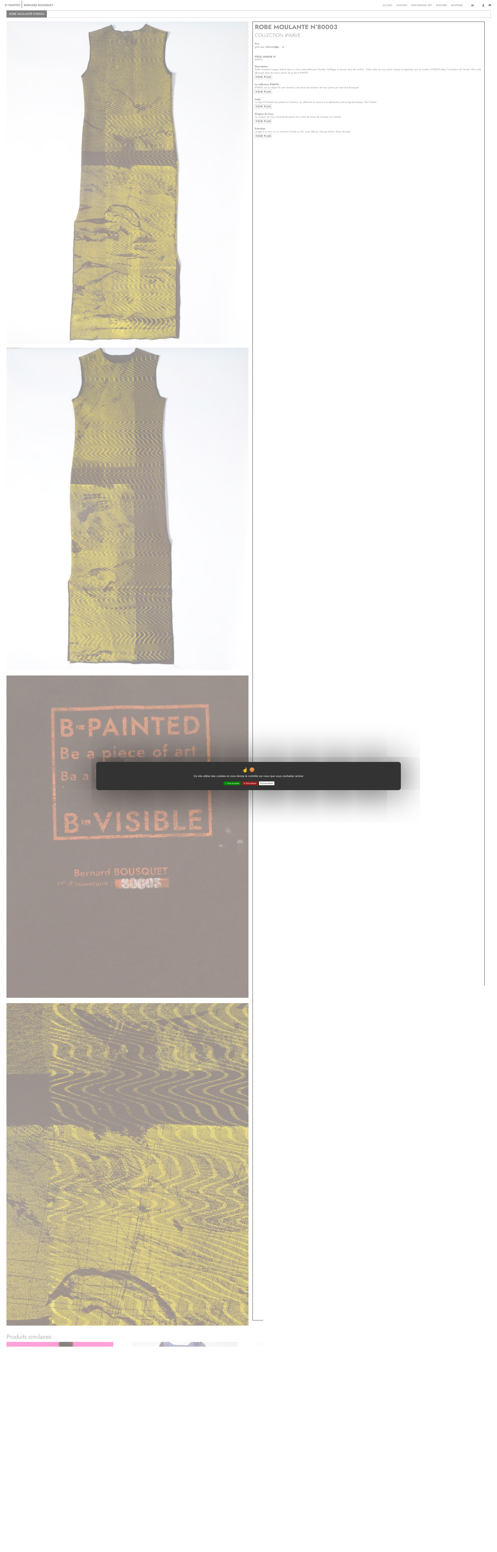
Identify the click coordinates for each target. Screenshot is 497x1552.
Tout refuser (250, 783)
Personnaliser (266, 783)
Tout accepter (232, 783)
